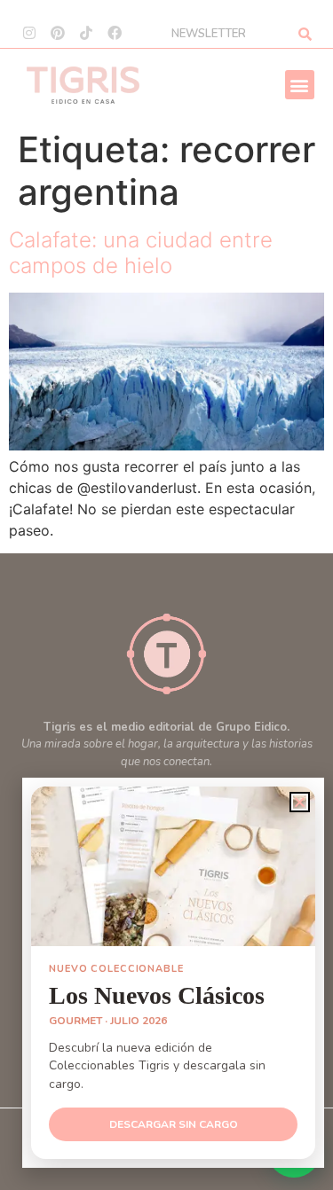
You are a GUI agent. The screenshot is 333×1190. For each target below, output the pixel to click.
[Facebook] (114, 33)
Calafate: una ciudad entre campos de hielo (141, 252)
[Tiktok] (86, 33)
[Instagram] (29, 33)
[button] (299, 84)
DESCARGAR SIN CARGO (173, 1124)
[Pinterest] (58, 33)
